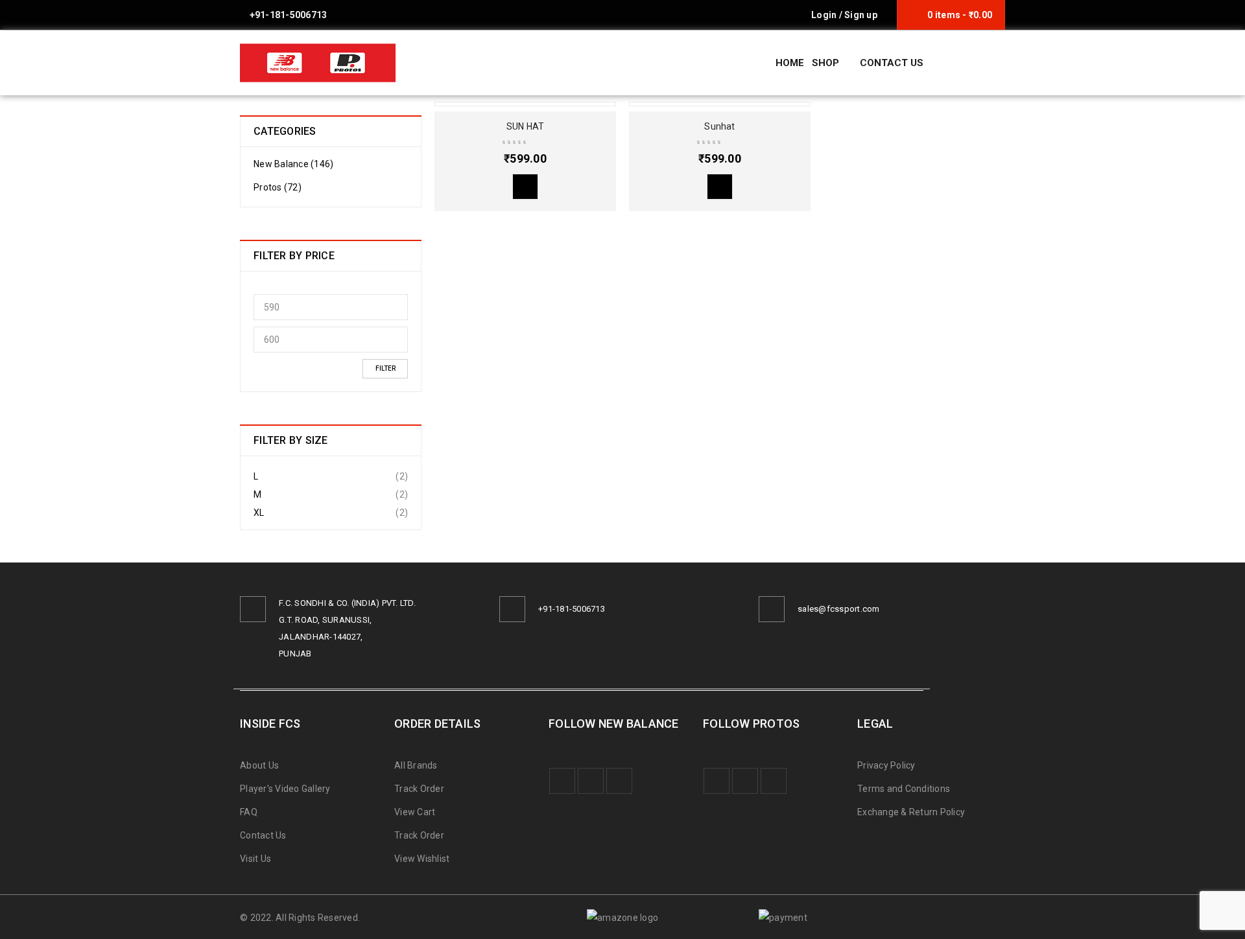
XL (259, 512)
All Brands (416, 765)
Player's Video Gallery (285, 788)
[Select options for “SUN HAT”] (525, 187)
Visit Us (255, 858)
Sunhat (719, 126)
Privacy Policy (886, 765)
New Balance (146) (293, 164)
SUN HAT (525, 126)
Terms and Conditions (903, 788)
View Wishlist (421, 858)
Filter (385, 368)
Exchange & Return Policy (911, 812)
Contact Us (263, 835)
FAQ (248, 812)
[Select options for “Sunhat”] (720, 187)
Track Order (419, 788)
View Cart (414, 812)
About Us (259, 765)
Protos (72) (278, 187)
